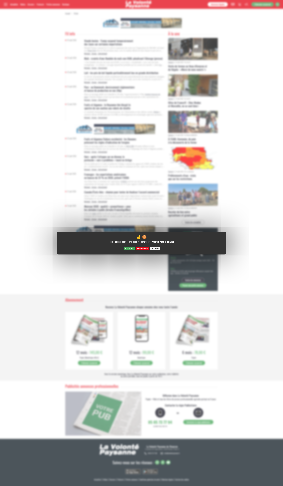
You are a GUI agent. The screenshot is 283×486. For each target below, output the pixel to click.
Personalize (155, 248)
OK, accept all (129, 248)
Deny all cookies (142, 248)
